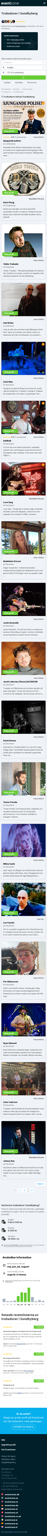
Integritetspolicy (8, 1462)
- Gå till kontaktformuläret (12, 1483)
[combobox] (26, 72)
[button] (23, 62)
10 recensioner (21, 26)
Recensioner (32, 82)
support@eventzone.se (11, 1489)
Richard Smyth (21, 1344)
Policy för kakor (8, 1456)
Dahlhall (19, 1393)
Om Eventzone (8, 1449)
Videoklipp (19, 82)
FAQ (3, 1440)
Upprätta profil (23, 1426)
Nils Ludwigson (29, 1371)
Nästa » (40, 1184)
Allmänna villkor (8, 1459)
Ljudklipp (7, 82)
